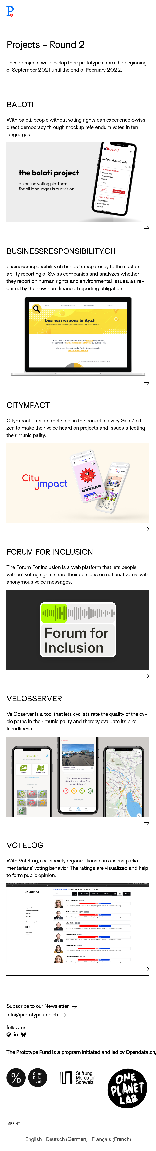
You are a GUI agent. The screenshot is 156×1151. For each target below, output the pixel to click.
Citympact (28, 405)
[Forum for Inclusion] (147, 675)
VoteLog (24, 845)
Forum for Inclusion (49, 551)
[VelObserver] (147, 822)
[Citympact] (147, 529)
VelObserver (34, 698)
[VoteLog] (147, 969)
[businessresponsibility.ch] (147, 382)
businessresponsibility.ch (61, 251)
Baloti (20, 104)
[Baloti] (147, 228)
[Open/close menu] (148, 9)
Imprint (13, 1124)
